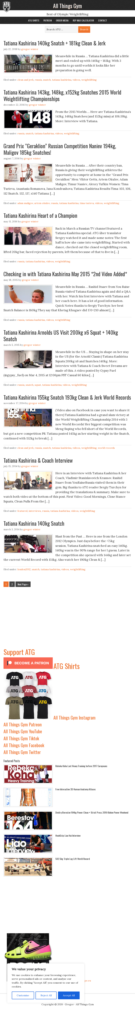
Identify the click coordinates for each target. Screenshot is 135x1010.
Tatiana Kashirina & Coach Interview (38, 460)
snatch (47, 79)
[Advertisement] (67, 621)
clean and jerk (25, 79)
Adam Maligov (25, 203)
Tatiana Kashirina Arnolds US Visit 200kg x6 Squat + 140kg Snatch (61, 335)
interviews (35, 510)
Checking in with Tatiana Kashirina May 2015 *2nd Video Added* (65, 274)
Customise (23, 995)
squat (38, 384)
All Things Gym (67, 6)
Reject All (46, 995)
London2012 (24, 569)
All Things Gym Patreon (23, 724)
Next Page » (23, 584)
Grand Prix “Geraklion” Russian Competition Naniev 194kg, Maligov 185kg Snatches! (60, 149)
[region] (45, 983)
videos (76, 79)
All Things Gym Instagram (74, 717)
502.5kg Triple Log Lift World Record (72, 859)
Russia (38, 79)
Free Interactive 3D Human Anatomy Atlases (75, 789)
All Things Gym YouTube (23, 731)
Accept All (69, 995)
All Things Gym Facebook (24, 745)
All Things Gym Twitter (22, 752)
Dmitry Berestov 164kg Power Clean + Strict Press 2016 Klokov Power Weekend (91, 812)
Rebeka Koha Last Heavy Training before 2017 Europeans (81, 766)
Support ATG (19, 652)
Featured (22, 510)
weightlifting (89, 79)
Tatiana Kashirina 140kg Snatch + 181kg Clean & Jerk (54, 43)
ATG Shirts (66, 666)
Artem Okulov (42, 203)
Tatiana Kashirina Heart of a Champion (40, 215)
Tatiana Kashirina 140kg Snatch (34, 523)
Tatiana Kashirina (61, 79)
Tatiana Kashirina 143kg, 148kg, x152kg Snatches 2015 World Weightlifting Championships (62, 95)
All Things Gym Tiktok (21, 738)
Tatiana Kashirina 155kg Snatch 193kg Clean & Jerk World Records (67, 397)
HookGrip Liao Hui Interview (68, 835)
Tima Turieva (87, 203)
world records (106, 447)
